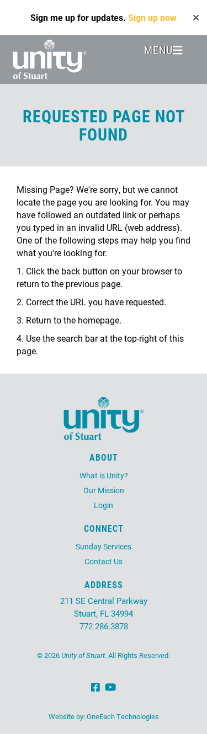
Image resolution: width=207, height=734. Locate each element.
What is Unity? (103, 475)
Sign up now (152, 17)
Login (103, 505)
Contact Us (103, 561)
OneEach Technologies (123, 716)
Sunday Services (103, 546)
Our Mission (103, 490)
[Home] (50, 59)
